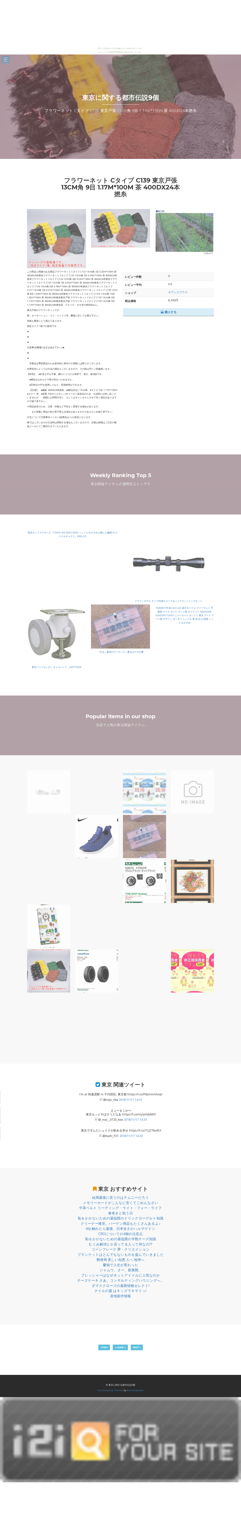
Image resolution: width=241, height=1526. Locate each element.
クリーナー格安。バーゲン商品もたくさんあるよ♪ (121, 1223)
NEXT (136, 1347)
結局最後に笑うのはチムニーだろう (120, 1197)
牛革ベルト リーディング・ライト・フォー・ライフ (120, 1208)
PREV (104, 1347)
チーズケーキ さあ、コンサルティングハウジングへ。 (120, 1280)
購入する (170, 312)
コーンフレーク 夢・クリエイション (121, 1249)
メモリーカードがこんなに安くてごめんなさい (120, 1202)
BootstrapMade (135, 1390)
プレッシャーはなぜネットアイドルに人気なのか (120, 1275)
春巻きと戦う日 (120, 1213)
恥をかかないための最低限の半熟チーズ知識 (120, 1239)
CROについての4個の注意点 (120, 1233)
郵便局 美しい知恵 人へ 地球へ (120, 1259)
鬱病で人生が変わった (120, 1265)
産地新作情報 (120, 1296)
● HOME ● (120, 1347)
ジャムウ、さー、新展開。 (121, 1270)
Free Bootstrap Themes (110, 1390)
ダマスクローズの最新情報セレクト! (121, 1285)
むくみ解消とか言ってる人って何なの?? (120, 1244)
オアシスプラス (178, 292)
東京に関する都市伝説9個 (120, 97)
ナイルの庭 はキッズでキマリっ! (120, 1290)
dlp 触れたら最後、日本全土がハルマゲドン (120, 1228)
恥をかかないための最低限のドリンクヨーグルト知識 (120, 1218)
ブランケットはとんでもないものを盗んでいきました (120, 1254)
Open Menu (6, 59)
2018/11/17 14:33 (130, 1100)
